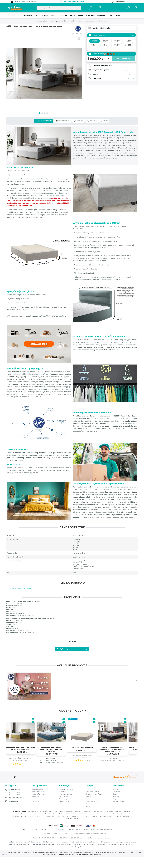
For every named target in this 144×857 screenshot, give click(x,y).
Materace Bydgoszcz (107, 816)
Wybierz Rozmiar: (97, 35)
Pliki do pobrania (64, 796)
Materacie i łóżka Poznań (109, 814)
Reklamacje (35, 801)
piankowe (90, 838)
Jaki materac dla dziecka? (40, 842)
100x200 (72, 830)
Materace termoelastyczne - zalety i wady (46, 844)
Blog (118, 15)
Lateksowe (50, 830)
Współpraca (100, 9)
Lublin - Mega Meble (27, 816)
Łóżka (37, 15)
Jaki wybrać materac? (23, 842)
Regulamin (62, 791)
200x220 (82, 834)
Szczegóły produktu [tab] (45, 121)
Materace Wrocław (57, 816)
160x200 (93, 830)
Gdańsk (84, 814)
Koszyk (136, 9)
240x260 (103, 834)
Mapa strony (62, 799)
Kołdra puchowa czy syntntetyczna (96, 844)
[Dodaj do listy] (77, 33)
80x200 (58, 830)
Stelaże (45, 15)
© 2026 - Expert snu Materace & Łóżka (15, 852)
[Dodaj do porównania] (73, 33)
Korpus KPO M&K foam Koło (82, 748)
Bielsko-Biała (76, 814)
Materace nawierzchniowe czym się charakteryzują (118, 842)
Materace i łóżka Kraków (105, 811)
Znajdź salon (91, 9)
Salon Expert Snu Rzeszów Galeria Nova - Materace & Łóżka (75, 811)
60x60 (60, 838)
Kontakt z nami (63, 801)
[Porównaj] (33, 719)
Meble (80, 15)
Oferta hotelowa (118, 801)
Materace (28, 15)
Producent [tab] (93, 121)
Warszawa (15, 816)
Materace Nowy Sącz (91, 816)
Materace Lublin (94, 814)
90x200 (64, 830)
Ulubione (129, 9)
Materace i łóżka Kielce (122, 811)
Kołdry (54, 15)
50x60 (54, 838)
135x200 (47, 834)
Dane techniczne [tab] (64, 121)
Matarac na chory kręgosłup (59, 842)
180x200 (100, 830)
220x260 (96, 834)
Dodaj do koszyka (123, 59)
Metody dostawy (37, 789)
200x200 (107, 830)
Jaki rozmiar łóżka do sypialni (72, 847)
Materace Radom (72, 819)
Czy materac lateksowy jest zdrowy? (121, 844)
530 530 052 (124, 1)
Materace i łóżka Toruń (126, 814)
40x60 (49, 838)
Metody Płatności (37, 791)
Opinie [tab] (105, 121)
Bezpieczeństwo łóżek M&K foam (21, 588)
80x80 (76, 838)
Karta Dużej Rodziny (92, 791)
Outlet (110, 15)
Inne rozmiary (116, 830)
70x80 (70, 838)
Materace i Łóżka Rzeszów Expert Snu (41, 811)
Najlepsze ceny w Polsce (94, 794)
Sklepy (115, 799)
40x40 (43, 838)
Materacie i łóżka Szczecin (74, 816)
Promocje (101, 15)
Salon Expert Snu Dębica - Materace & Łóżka (56, 814)
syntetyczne (99, 838)
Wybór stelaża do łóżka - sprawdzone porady (85, 842)
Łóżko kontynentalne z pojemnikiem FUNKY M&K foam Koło (20, 748)
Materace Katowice (33, 814)
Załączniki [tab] (79, 121)
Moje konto (35, 796)
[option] (29, 686)
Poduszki (63, 15)
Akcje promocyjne (92, 799)
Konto (122, 9)
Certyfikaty (116, 791)
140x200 (86, 830)
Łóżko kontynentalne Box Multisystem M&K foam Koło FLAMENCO (51, 749)
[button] (80, 33)
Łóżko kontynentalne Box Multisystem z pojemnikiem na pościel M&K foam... (112, 749)
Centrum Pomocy (37, 794)
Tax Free (88, 796)
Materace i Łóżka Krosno (17, 814)
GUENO (34, 830)
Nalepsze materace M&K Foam (19, 844)
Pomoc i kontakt (111, 9)
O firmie (115, 789)
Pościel (72, 15)
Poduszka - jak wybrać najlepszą (72, 844)
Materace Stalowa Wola (123, 816)
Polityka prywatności (65, 789)
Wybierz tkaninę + (103, 54)
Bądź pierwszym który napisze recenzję (72, 649)
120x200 (79, 830)
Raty (87, 789)
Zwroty (33, 799)
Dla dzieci (90, 15)
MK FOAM (42, 830)
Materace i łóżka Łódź (42, 816)
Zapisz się (132, 777)
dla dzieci (108, 838)
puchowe (83, 838)
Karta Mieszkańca (92, 801)
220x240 (89, 834)
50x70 (65, 838)
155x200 (60, 834)
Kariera (115, 794)
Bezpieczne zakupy (65, 794)
